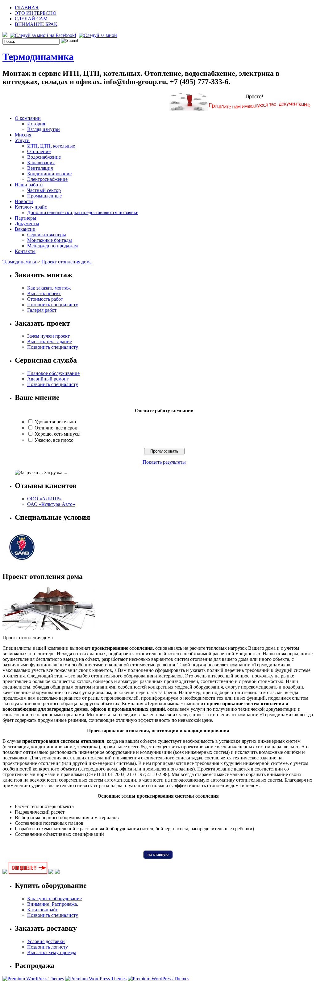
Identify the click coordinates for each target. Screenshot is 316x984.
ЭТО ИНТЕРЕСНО (35, 13)
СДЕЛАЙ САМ (31, 18)
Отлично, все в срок (56, 427)
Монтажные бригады (49, 240)
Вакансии (25, 229)
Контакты (25, 251)
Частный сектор (44, 190)
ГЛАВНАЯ (27, 7)
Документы (27, 223)
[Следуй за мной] (98, 35)
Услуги (22, 140)
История (36, 123)
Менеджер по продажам (52, 245)
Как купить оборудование (54, 898)
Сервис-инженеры (46, 234)
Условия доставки (46, 941)
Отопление (39, 151)
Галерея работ (41, 310)
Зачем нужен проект (48, 336)
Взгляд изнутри (43, 129)
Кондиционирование (49, 173)
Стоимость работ (45, 299)
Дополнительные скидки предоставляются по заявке (82, 212)
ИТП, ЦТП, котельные (51, 145)
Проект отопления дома (66, 261)
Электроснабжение (47, 179)
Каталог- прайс (31, 206)
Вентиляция (40, 168)
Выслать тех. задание (49, 341)
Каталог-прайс (42, 909)
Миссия (23, 134)
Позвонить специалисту (52, 304)
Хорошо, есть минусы (58, 434)
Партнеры (25, 218)
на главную (158, 854)
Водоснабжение (44, 157)
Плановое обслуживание (53, 373)
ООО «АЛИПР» (44, 498)
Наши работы (29, 184)
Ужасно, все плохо (54, 440)
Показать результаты (164, 462)
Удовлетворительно (55, 421)
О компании (28, 118)
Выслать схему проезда (51, 952)
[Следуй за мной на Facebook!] (43, 35)
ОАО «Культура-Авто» (51, 504)
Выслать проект (44, 293)
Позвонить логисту (47, 946)
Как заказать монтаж (49, 288)
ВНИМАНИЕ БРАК (36, 24)
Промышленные (44, 195)
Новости (24, 201)
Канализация (41, 162)
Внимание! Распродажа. (52, 904)
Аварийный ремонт (48, 378)
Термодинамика (38, 56)
